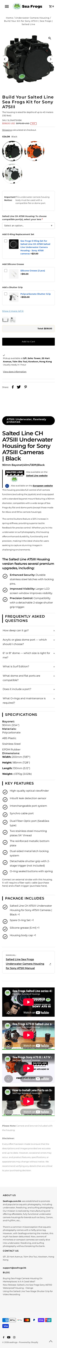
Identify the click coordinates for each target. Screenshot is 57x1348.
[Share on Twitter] (19, 387)
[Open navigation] (8, 6)
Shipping (7, 130)
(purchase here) (38, 885)
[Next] (50, 59)
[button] (28, 320)
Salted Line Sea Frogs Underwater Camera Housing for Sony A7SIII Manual (25, 964)
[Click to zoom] (49, 38)
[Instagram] (13, 1337)
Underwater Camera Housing (32, 18)
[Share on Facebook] (13, 387)
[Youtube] (8, 1337)
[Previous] (4, 59)
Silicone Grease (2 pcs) (32, 270)
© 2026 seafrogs (10, 1342)
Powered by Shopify (28, 1342)
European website (43, 486)
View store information (14, 371)
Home (9, 18)
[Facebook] (3, 1337)
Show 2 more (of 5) (13, 311)
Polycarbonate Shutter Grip (35, 294)
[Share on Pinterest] (25, 387)
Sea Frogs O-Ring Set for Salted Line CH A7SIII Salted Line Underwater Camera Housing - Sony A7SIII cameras (35, 247)
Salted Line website (37, 475)
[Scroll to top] (51, 1342)
